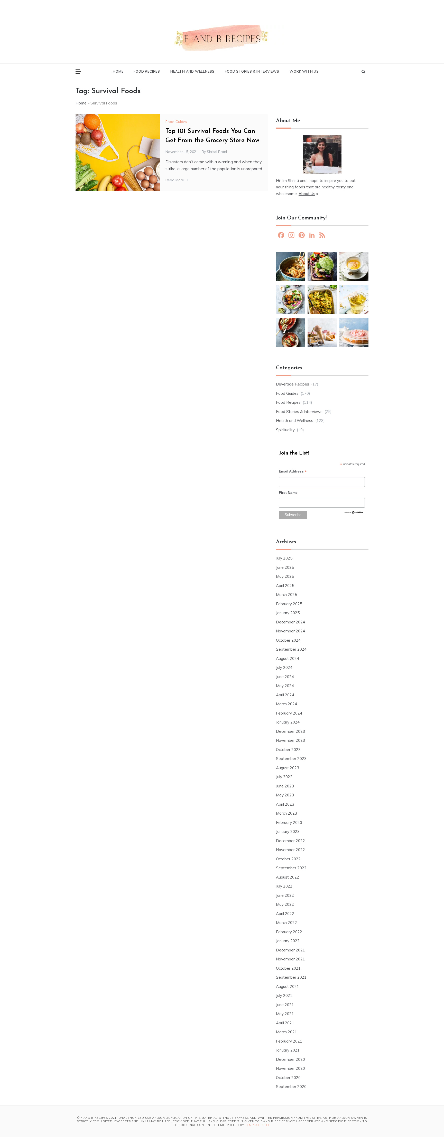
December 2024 (290, 622)
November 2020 (290, 1068)
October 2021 (288, 968)
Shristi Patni (217, 151)
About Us (307, 193)
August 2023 (287, 767)
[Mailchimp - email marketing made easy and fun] (354, 514)
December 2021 (290, 950)
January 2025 (288, 612)
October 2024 (288, 640)
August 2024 (287, 658)
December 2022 (290, 840)
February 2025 (289, 603)
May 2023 (285, 795)
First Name (288, 492)
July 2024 (284, 667)
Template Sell (257, 1125)
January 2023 (288, 831)
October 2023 (288, 749)
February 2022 (289, 931)
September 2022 (291, 867)
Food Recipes (147, 71)
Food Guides (176, 121)
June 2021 (285, 1004)
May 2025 (285, 576)
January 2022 (288, 940)
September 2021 (291, 977)
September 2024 (291, 649)
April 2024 (285, 694)
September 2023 (291, 758)
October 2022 (288, 858)
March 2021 (286, 1031)
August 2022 (287, 877)
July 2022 (284, 886)
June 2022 (285, 895)
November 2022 (290, 849)
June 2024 (285, 676)
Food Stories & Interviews (252, 71)
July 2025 (284, 558)
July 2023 (284, 776)
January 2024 (288, 722)
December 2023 (290, 731)
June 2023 (285, 786)
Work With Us (304, 71)
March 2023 (286, 813)
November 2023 (290, 740)
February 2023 (289, 822)
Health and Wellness (192, 71)
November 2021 (290, 959)
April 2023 (285, 804)
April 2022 (285, 913)
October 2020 (288, 1077)
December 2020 (290, 1059)
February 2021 (289, 1041)
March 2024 (286, 703)
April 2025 (285, 585)
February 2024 (289, 713)
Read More (175, 180)
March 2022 (286, 922)
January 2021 (288, 1050)
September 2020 (291, 1086)
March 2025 (286, 594)
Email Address (293, 472)
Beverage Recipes (292, 384)
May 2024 (285, 685)
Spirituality (285, 429)
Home (118, 71)
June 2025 (285, 567)
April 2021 (285, 1022)
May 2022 (285, 904)
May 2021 (285, 1013)
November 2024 (290, 631)
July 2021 (284, 995)
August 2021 (287, 986)
